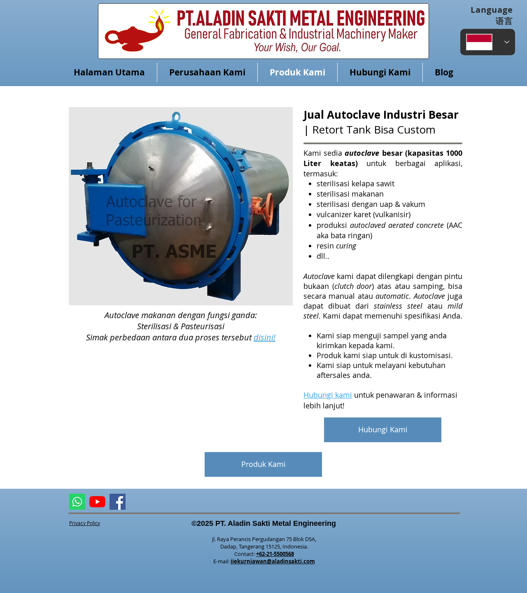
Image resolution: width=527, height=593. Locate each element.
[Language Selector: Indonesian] (487, 42)
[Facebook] (118, 502)
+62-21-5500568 (275, 554)
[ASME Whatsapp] (77, 502)
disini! (264, 337)
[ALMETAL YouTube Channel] (97, 502)
